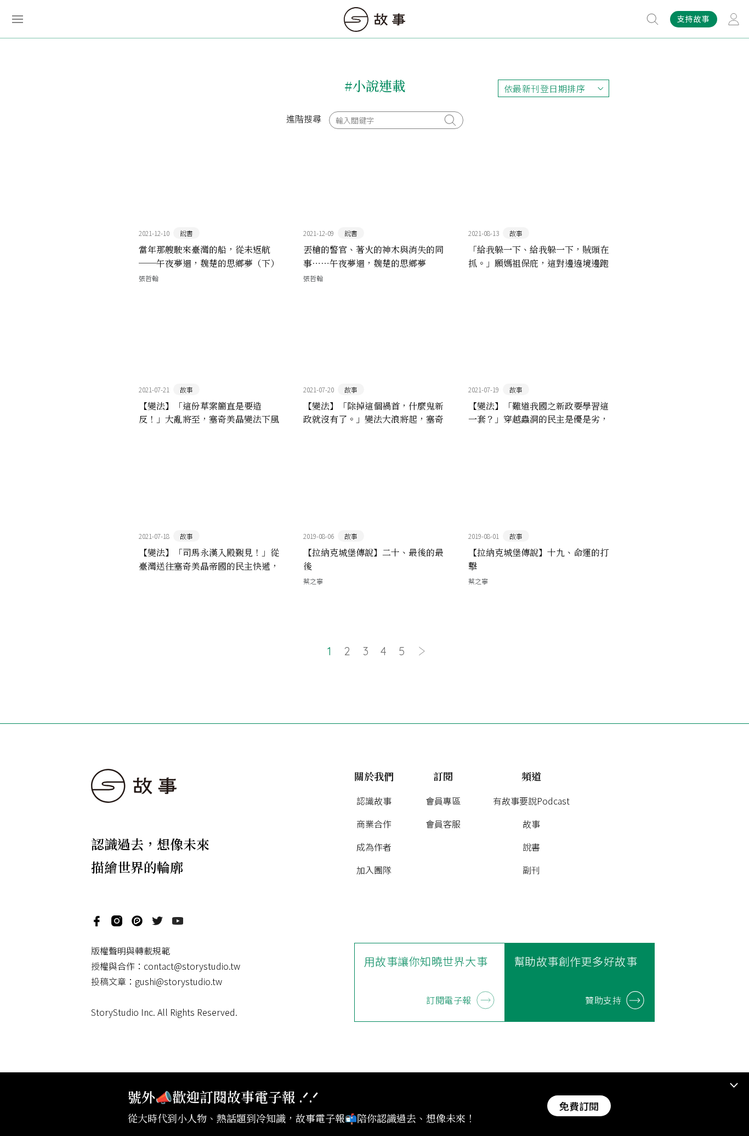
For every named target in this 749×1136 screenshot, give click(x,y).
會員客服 (443, 823)
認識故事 (373, 800)
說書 (531, 846)
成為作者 (373, 846)
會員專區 (443, 800)
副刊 (531, 869)
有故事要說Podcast (531, 800)
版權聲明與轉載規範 (130, 950)
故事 (531, 823)
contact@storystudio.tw (192, 965)
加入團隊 (373, 869)
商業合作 (373, 823)
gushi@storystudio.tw (178, 981)
